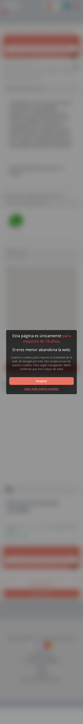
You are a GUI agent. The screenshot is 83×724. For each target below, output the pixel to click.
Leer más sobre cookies (41, 389)
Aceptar (41, 381)
